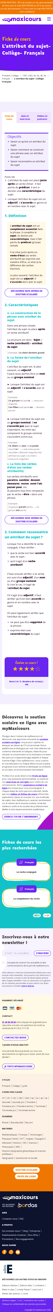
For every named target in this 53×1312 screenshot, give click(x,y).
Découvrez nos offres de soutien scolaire (26, 292)
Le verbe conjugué (26, 872)
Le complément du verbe (26, 898)
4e (41, 75)
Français (6, 78)
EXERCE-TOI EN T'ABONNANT (21, 816)
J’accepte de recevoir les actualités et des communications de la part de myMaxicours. (28, 964)
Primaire (6, 75)
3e (45, 75)
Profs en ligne (39, 775)
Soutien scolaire (26, 1169)
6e (35, 75)
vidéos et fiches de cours (23, 794)
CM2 (30, 75)
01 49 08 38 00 (9, 1022)
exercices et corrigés (17, 782)
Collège (15, 75)
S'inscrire (42, 953)
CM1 (25, 75)
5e (38, 75)
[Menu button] (49, 19)
